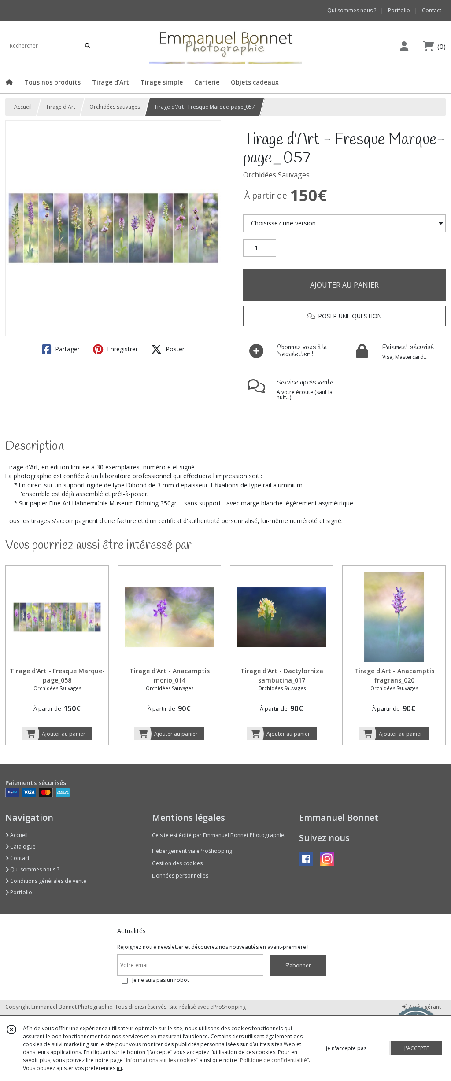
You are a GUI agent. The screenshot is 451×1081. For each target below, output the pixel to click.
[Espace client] (403, 46)
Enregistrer (121, 349)
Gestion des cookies (177, 863)
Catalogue (22, 846)
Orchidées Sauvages (276, 175)
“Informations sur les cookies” (161, 1060)
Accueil (23, 107)
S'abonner (298, 965)
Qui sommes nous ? (34, 869)
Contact (431, 10)
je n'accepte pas (346, 1048)
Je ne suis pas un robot (160, 980)
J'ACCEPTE (416, 1048)
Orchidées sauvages (114, 107)
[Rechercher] (87, 46)
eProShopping (228, 1007)
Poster (174, 349)
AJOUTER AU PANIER (344, 285)
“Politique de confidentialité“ (273, 1060)
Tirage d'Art (60, 107)
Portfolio (20, 892)
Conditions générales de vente (47, 881)
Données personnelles (180, 875)
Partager (66, 349)
